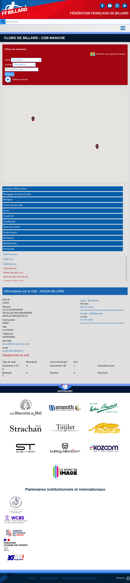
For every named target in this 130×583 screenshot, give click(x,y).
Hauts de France (11, 227)
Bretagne (7, 199)
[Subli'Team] (26, 448)
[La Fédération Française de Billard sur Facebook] (102, 6)
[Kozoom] (104, 448)
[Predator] (104, 428)
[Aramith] (65, 408)
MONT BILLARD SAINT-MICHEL (16, 277)
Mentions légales (48, 578)
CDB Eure (8, 259)
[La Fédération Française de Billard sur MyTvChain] (124, 6)
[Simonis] (104, 408)
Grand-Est (8, 216)
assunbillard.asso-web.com (16, 344)
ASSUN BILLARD (10, 268)
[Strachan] (26, 428)
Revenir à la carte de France (110, 54)
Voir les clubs (86, 307)
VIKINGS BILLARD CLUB (13, 273)
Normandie (8, 249)
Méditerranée (10, 243)
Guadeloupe (9, 221)
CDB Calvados (10, 254)
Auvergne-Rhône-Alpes (15, 188)
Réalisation (120, 578)
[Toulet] (65, 428)
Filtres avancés (19, 79)
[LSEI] (65, 472)
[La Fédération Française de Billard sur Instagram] (117, 6)
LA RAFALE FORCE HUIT (13, 281)
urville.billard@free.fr (12, 351)
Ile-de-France (10, 232)
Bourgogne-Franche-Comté (17, 194)
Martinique (8, 238)
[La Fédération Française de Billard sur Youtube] (109, 6)
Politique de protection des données (79, 578)
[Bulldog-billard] (65, 448)
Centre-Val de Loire (13, 205)
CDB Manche (9, 264)
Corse (6, 210)
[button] (33, 119)
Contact (32, 578)
